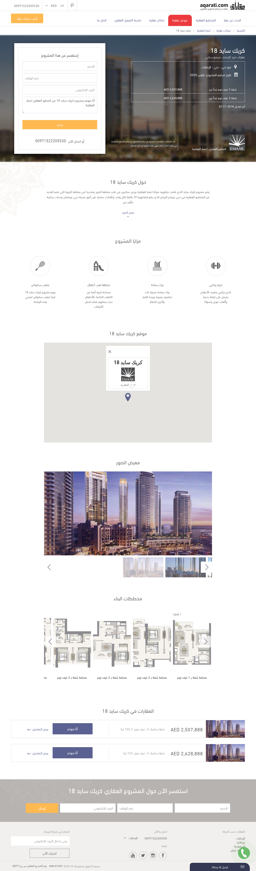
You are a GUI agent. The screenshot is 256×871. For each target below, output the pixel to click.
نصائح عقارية (156, 20)
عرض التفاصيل (40, 729)
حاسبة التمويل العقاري (127, 20)
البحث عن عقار (232, 20)
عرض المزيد (128, 212)
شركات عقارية (223, 30)
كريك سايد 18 (183, 30)
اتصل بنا (101, 20)
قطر (242, 854)
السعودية (239, 846)
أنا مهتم (72, 728)
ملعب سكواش (40, 284)
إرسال (60, 124)
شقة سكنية (157, 729)
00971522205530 (50, 140)
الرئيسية (241, 30)
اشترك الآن (50, 853)
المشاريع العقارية (206, 20)
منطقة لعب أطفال (98, 284)
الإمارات (206, 67)
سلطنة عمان (237, 850)
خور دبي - (225, 67)
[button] (54, 6)
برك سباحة (157, 284)
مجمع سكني (213, 57)
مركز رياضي (215, 284)
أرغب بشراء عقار (27, 18)
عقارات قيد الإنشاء (233, 57)
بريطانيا (241, 842)
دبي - (215, 67)
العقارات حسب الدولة (234, 831)
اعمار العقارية (203, 30)
